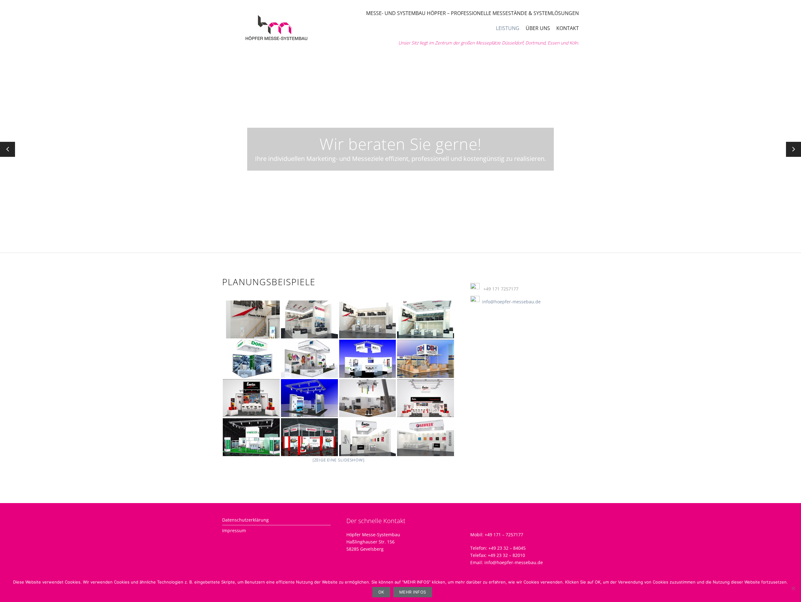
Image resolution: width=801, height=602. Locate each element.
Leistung (507, 28)
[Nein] (793, 588)
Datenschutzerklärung (245, 520)
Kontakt (567, 28)
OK (381, 591)
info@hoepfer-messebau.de (511, 302)
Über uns (538, 28)
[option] (400, 149)
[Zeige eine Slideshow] (339, 460)
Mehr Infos (412, 591)
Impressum (234, 530)
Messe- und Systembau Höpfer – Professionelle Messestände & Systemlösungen (472, 13)
